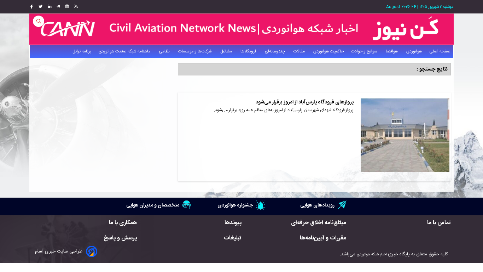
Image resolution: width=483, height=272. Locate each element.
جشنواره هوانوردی (235, 205)
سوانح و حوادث (364, 51)
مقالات (299, 51)
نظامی (165, 51)
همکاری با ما (123, 223)
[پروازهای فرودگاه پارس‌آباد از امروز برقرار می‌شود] (405, 137)
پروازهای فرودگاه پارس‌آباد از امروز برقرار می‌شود (305, 102)
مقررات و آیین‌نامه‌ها (323, 238)
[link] (75, 7)
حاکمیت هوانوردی (328, 51)
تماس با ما (439, 223)
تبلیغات (233, 238)
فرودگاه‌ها (248, 51)
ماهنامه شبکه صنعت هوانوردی (125, 51)
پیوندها (233, 223)
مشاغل (226, 51)
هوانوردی (414, 51)
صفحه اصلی (439, 51)
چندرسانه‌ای (275, 51)
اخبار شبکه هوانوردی (371, 254)
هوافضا (392, 51)
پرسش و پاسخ (120, 238)
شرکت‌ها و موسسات (195, 51)
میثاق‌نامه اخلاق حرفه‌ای (318, 223)
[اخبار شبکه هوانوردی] (241, 29)
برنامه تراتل (81, 51)
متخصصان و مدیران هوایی (152, 205)
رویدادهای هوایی (317, 205)
